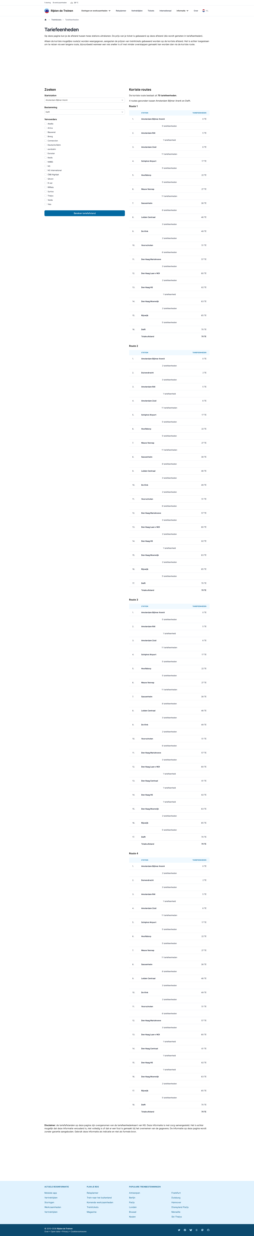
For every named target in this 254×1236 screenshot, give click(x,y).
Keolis (50, 157)
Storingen (49, 1202)
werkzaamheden (60, 3)
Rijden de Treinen (65, 1228)
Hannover (176, 1202)
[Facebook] (185, 1230)
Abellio (50, 124)
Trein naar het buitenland (99, 1197)
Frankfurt (176, 1193)
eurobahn (51, 149)
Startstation (50, 95)
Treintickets (56, 20)
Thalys (50, 196)
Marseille (175, 1212)
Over (196, 11)
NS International (54, 170)
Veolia (50, 200)
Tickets (151, 11)
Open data (55, 1231)
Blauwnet (51, 132)
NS (48, 166)
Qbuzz (50, 179)
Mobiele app (50, 1193)
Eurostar (51, 153)
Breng (50, 136)
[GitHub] (208, 1230)
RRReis (50, 187)
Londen (133, 1207)
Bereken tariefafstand (85, 213)
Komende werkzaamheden (100, 1202)
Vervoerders (50, 119)
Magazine (91, 1212)
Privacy (65, 1231)
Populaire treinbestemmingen (145, 1187)
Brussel (132, 1212)
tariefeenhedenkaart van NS (132, 1125)
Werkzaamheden (52, 1207)
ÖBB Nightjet (53, 174)
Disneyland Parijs (180, 1207)
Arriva (50, 128)
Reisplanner (121, 11)
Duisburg (175, 1197)
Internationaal (165, 11)
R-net (49, 183)
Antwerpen (134, 1193)
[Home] (46, 20)
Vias (49, 204)
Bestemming (50, 107)
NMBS (50, 162)
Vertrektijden (136, 11)
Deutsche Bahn (54, 145)
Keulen (132, 1216)
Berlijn (132, 1197)
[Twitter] (179, 1230)
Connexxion (52, 141)
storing (47, 3)
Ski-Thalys (176, 1216)
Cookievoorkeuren (79, 1231)
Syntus (50, 191)
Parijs (132, 1202)
